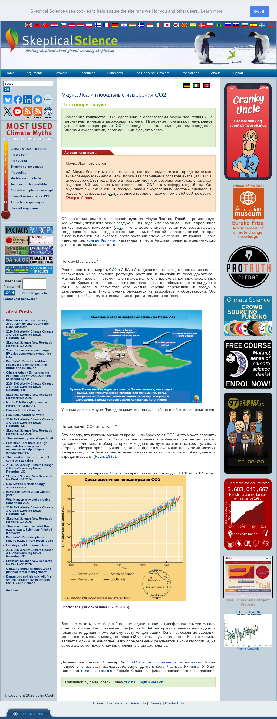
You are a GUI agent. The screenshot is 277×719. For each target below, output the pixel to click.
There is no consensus (27, 166)
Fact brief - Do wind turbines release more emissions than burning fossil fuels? (26, 364)
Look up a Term (32, 713)
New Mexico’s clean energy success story (25, 485)
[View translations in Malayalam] (194, 25)
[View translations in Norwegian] (203, 25)
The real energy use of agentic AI (29, 438)
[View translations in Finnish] (99, 25)
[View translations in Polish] (211, 25)
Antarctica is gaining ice (28, 202)
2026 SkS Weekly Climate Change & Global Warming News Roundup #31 (29, 510)
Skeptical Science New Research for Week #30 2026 (29, 562)
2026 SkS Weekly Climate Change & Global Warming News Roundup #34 (29, 387)
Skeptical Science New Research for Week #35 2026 (29, 344)
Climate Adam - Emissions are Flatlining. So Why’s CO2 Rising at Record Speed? (29, 376)
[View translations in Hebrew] (125, 25)
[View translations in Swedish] (263, 25)
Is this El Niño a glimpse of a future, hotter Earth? (26, 404)
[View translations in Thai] (271, 25)
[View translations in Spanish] (254, 25)
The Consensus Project (152, 73)
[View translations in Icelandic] (142, 25)
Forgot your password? (20, 298)
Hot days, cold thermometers (27, 545)
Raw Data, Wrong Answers (25, 414)
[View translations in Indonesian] (151, 25)
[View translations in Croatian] (55, 25)
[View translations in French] (107, 25)
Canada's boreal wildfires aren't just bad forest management (28, 570)
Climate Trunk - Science (23, 410)
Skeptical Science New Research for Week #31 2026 (29, 520)
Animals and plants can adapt (32, 190)
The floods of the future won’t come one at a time (27, 459)
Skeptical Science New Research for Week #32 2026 (29, 477)
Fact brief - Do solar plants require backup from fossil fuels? (30, 539)
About (215, 73)
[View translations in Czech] (64, 25)
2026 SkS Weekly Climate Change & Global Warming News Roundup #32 (29, 468)
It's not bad (19, 160)
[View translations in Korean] (177, 25)
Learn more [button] (212, 11)
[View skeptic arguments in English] (29, 25)
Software (60, 73)
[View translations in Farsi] (90, 25)
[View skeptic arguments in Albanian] (38, 25)
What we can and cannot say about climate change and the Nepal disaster (27, 323)
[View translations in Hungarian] (133, 25)
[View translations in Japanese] (168, 25)
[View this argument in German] (185, 85)
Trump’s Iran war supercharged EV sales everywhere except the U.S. (28, 353)
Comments (115, 73)
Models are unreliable (26, 178)
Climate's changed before (29, 148)
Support (237, 73)
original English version (143, 682)
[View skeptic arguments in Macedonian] (185, 25)
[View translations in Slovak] (237, 25)
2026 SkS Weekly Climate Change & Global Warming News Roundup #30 (29, 553)
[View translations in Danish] (73, 25)
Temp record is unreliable (29, 184)
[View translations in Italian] (159, 25)
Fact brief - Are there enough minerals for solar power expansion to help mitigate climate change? (26, 447)
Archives (12, 590)
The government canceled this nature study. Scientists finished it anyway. (29, 529)
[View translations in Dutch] (81, 25)
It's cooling (19, 172)
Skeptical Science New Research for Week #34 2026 (29, 396)
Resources (87, 73)
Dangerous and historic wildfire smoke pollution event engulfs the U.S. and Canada (28, 580)
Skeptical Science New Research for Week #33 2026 (29, 432)
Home (10, 73)
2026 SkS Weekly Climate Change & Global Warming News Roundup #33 (29, 423)
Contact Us (174, 703)
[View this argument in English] (205, 85)
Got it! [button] (260, 11)
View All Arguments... (26, 208)
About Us (138, 703)
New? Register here (36, 293)
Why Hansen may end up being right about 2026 (28, 501)
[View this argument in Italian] (195, 85)
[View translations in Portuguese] (220, 25)
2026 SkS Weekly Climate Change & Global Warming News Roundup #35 (29, 335)
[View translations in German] (116, 25)
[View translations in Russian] (229, 25)
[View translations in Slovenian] (246, 25)
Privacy (155, 703)
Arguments (34, 73)
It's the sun (19, 154)
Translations (190, 73)
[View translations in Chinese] (47, 25)
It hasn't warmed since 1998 (30, 196)
